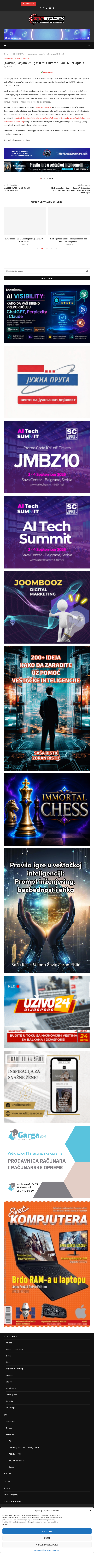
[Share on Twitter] (47, 179)
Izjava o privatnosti (53, 1550)
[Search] (89, 45)
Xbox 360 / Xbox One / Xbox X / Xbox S (24, 1447)
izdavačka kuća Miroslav (49, 118)
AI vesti (9, 1342)
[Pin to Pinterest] (50, 179)
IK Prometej (18, 121)
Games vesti (11, 1421)
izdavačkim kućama (43, 107)
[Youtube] (50, 8)
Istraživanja (11, 1388)
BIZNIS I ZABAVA (18, 54)
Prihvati (47, 1531)
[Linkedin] (46, 8)
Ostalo (11, 1467)
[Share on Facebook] (44, 179)
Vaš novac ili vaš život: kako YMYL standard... (24, 239)
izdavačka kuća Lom (78, 118)
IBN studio (64, 118)
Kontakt (7, 1488)
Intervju (9, 1401)
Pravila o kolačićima (40, 1550)
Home (6, 54)
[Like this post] (42, 179)
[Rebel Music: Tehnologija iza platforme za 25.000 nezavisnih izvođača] (69, 221)
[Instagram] (43, 8)
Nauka (8, 1356)
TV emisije (10, 1407)
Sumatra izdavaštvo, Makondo (26, 118)
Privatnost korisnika (12, 1501)
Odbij (47, 1538)
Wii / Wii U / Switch (16, 1460)
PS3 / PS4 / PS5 (15, 1454)
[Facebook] (40, 8)
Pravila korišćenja (11, 1494)
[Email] (53, 8)
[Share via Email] (52, 179)
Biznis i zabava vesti (14, 1349)
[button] (90, 1510)
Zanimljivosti (11, 1394)
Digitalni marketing (14, 1368)
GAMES (7, 1415)
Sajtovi (9, 1381)
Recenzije (10, 1434)
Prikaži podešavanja (47, 1545)
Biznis (8, 1362)
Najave (9, 1428)
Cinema (9, 1375)
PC (10, 1441)
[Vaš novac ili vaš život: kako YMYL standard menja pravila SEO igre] (25, 221)
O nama (7, 1481)
